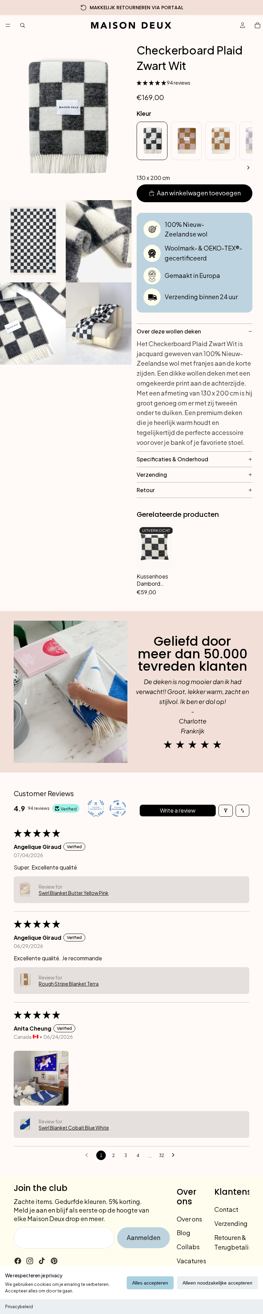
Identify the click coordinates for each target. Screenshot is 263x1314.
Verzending (231, 1223)
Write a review (178, 810)
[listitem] (152, 141)
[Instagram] (30, 1261)
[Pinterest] (54, 1261)
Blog (183, 1233)
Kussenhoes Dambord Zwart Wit (152, 580)
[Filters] (225, 811)
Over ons (189, 1219)
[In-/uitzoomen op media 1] (66, 118)
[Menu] (8, 25)
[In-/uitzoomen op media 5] (99, 323)
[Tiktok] (42, 1261)
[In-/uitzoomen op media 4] (33, 323)
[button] (152, 83)
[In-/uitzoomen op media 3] (99, 241)
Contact (226, 1209)
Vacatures (191, 1261)
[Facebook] (18, 1261)
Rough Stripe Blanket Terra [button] (69, 984)
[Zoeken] (22, 25)
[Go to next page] (175, 1155)
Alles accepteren (150, 1283)
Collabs (188, 1247)
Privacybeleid (19, 1306)
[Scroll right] (248, 167)
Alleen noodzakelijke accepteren (217, 1283)
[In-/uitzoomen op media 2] (33, 241)
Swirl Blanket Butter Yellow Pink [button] (74, 893)
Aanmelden (143, 1237)
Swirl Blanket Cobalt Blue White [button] (74, 1127)
